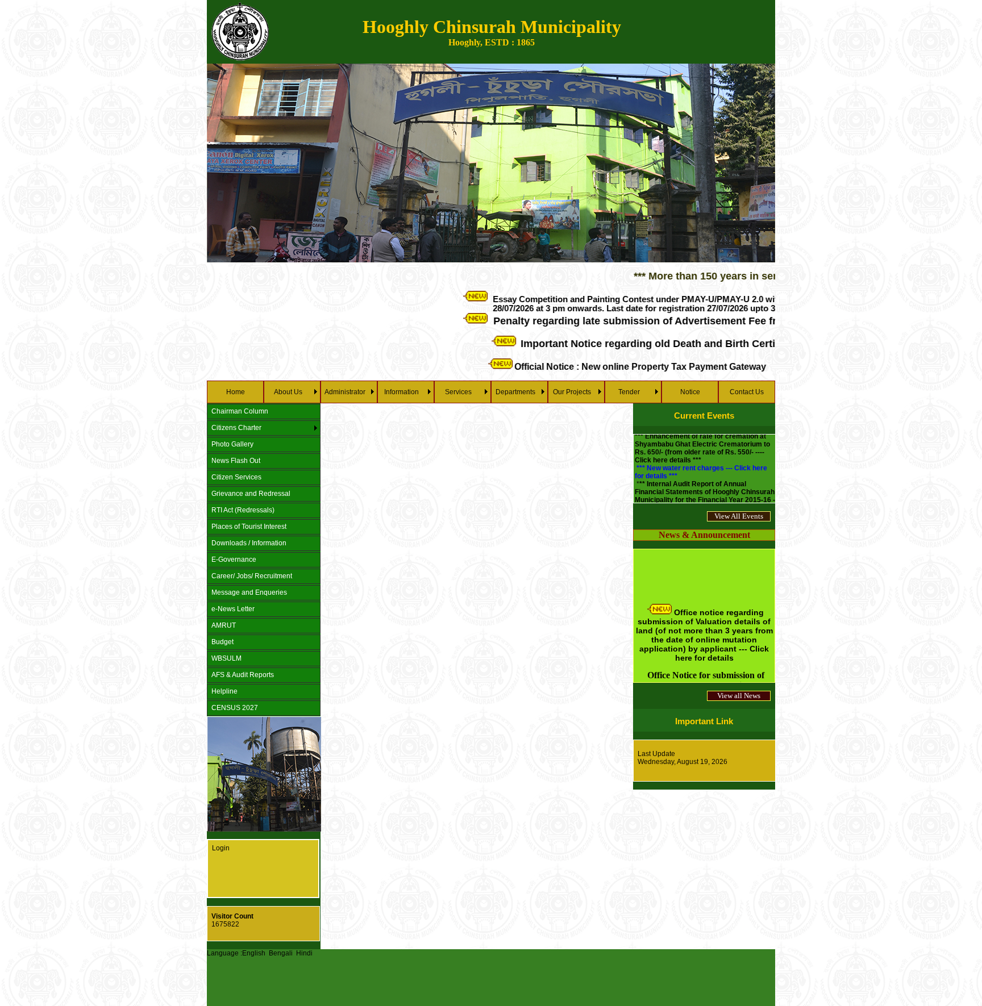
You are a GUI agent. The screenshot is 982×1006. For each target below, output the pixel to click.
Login (221, 848)
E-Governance (233, 559)
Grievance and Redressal (250, 494)
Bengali (281, 953)
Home (235, 392)
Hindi (304, 953)
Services (458, 392)
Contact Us (747, 392)
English (253, 953)
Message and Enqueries (249, 592)
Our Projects (572, 392)
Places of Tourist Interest (248, 527)
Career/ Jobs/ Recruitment (251, 576)
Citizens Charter (236, 428)
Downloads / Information (248, 543)
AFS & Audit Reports (242, 675)
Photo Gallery (232, 444)
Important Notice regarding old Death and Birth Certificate (619, 343)
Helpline (224, 691)
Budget (222, 642)
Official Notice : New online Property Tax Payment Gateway (598, 367)
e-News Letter (233, 609)
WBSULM (226, 658)
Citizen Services (236, 477)
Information (401, 392)
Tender (629, 392)
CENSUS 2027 (234, 708)
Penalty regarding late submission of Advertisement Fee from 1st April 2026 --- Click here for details (693, 321)
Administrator (344, 392)
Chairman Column (239, 411)
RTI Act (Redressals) (242, 510)
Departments (515, 392)
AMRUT (223, 625)
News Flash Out (235, 461)
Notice (690, 392)
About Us (288, 392)
